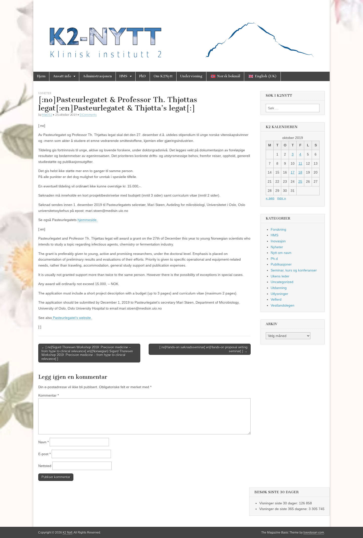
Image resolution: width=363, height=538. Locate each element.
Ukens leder (280, 276)
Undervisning (191, 76)
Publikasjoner (281, 264)
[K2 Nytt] (181, 32)
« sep (270, 198)
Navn (43, 442)
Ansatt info (62, 76)
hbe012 (47, 114)
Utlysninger (279, 294)
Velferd (276, 299)
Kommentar (48, 395)
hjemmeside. (88, 220)
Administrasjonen (97, 76)
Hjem (41, 76)
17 (293, 172)
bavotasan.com (313, 532)
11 (300, 163)
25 (300, 181)
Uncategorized (282, 282)
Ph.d (274, 259)
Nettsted (44, 466)
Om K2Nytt (163, 76)
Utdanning (279, 288)
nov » (281, 198)
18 (300, 172)
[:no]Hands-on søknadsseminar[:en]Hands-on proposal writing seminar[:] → (203, 349)
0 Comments (88, 114)
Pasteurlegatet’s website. (72, 318)
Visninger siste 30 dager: (279, 503)
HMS (123, 76)
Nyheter (44, 93)
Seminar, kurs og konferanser (294, 270)
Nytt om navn (281, 253)
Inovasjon (278, 241)
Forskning (278, 229)
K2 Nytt (67, 532)
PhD (142, 76)
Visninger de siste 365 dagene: (284, 509)
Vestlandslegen (282, 305)
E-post (44, 454)
